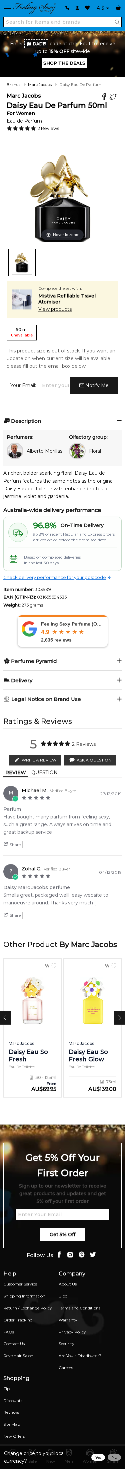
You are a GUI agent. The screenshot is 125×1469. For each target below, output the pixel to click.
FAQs (8, 1331)
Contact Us (14, 1343)
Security (66, 1343)
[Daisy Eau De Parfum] (22, 262)
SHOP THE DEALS (64, 63)
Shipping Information (24, 1295)
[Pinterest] (81, 1255)
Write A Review (39, 759)
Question (44, 772)
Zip (6, 1388)
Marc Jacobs (40, 84)
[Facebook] (104, 97)
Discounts (12, 1400)
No (114, 1457)
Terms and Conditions (79, 1307)
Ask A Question (94, 759)
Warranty (68, 1319)
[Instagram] (70, 1255)
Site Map (11, 1424)
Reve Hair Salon (18, 1355)
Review (15, 772)
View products (55, 309)
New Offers (14, 1436)
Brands (13, 84)
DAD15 (39, 43)
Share (15, 844)
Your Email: (23, 385)
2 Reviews (48, 128)
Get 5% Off (62, 1234)
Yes (98, 1457)
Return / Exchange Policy (27, 1307)
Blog (63, 1295)
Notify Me (96, 385)
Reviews (11, 1412)
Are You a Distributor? (80, 1355)
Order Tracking (18, 1319)
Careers (66, 1367)
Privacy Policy (72, 1331)
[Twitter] (113, 97)
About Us (68, 1283)
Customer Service (20, 1283)
